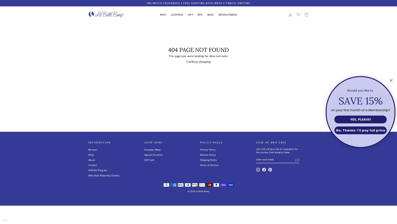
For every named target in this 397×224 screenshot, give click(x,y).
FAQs (91, 154)
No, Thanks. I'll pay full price (360, 130)
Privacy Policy (208, 149)
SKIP (5, 220)
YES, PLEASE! (360, 119)
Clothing (177, 14)
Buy (200, 14)
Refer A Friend (228, 14)
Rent (163, 14)
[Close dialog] (391, 80)
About (91, 160)
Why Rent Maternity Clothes (104, 175)
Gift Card (149, 160)
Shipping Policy (208, 160)
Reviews (93, 149)
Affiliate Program (97, 170)
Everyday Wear (152, 149)
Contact (92, 165)
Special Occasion (153, 154)
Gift (190, 14)
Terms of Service (209, 165)
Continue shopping (198, 61)
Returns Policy (208, 154)
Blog (210, 14)
